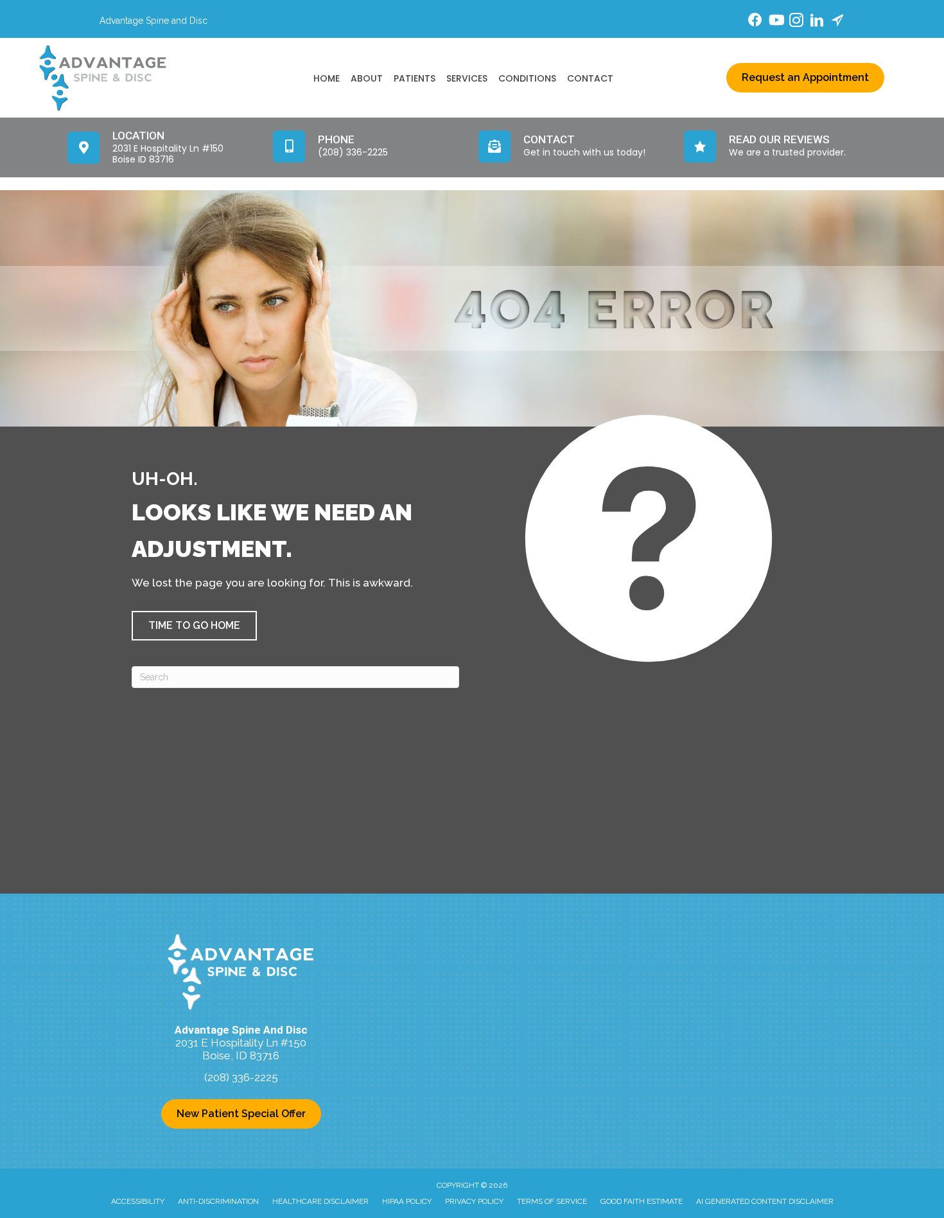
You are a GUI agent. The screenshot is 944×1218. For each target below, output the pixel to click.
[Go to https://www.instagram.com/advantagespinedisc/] (796, 22)
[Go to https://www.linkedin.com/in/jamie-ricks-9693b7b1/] (817, 22)
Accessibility (137, 1201)
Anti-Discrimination (218, 1201)
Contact (590, 78)
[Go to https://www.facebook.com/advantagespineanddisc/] (755, 21)
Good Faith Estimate (641, 1201)
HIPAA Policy (407, 1201)
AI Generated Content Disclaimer (765, 1201)
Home (326, 78)
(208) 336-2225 (241, 1077)
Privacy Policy (474, 1201)
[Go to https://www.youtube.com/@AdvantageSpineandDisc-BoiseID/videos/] (776, 21)
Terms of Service (552, 1201)
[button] (194, 625)
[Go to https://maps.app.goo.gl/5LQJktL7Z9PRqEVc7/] (837, 22)
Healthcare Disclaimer (320, 1201)
